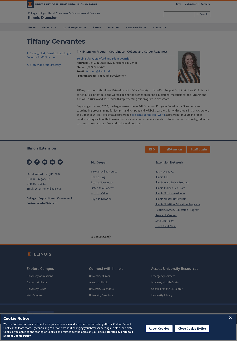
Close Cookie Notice (192, 329)
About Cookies (159, 329)
